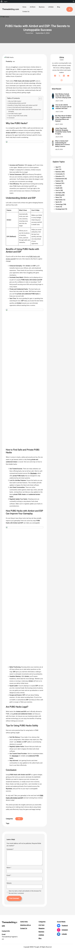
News (57, 197)
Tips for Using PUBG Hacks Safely (17, 115)
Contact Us (23, 928)
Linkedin (64, 934)
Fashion (58, 181)
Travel (57, 207)
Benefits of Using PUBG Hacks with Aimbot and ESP (23, 105)
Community (59, 174)
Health (58, 188)
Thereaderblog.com (10, 9)
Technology (59, 204)
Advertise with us (25, 925)
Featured (58, 183)
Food (57, 186)
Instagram (65, 930)
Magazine (41, 928)
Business (58, 172)
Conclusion (11, 117)
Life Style (58, 192)
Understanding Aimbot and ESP (17, 103)
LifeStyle (41, 935)
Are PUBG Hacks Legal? (15, 113)
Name (9, 867)
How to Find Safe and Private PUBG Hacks (20, 107)
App (19, 818)
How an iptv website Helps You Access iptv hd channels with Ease (63, 106)
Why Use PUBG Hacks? (14, 101)
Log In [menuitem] (5, 1)
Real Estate (59, 200)
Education (59, 176)
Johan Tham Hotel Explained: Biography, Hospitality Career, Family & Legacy (63, 131)
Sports (58, 202)
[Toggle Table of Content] (39, 98)
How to (58, 190)
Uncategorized (60, 209)
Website (9, 883)
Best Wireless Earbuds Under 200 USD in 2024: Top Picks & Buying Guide (63, 95)
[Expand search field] (69, 9)
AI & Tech (41, 925)
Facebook (65, 925)
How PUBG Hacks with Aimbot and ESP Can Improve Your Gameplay (24, 110)
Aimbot (30, 165)
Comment (10, 849)
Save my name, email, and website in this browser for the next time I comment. (25, 892)
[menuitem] (1, 1)
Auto (57, 169)
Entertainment (60, 178)
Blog (40, 938)
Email (9, 875)
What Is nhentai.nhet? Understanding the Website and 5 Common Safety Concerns (62, 143)
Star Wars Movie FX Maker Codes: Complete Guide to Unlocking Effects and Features (63, 118)
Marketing (59, 195)
